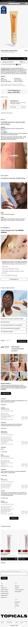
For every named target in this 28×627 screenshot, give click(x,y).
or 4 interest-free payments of (7, 64)
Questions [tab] (7, 340)
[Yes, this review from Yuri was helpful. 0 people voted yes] (23, 486)
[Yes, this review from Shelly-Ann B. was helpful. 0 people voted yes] (23, 442)
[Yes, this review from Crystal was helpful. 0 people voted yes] (23, 512)
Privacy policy (16, 622)
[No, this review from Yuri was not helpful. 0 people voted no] (26, 486)
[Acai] (2, 551)
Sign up (4, 578)
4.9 (25, 50)
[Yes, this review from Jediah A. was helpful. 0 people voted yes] (23, 418)
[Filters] (6, 393)
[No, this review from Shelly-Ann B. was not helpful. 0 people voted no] (26, 442)
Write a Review (22, 342)
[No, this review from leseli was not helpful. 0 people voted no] (26, 465)
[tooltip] (10, 383)
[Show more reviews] (14, 518)
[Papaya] (6, 551)
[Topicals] (14, 616)
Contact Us (4, 587)
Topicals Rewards (19, 589)
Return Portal (4, 591)
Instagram (17, 602)
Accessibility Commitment (9, 622)
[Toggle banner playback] (27, 1)
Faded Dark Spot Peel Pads (14, 1)
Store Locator (4, 589)
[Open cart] (26, 3)
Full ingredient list (14, 279)
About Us (17, 585)
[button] (23, 46)
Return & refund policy (23, 622)
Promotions (4, 597)
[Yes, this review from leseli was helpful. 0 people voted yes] (23, 465)
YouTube (17, 605)
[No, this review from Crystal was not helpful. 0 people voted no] (26, 512)
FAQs (2, 585)
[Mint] (4, 551)
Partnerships (18, 591)
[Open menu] (1, 3)
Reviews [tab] (2, 340)
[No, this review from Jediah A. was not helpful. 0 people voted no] (26, 418)
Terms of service (2, 622)
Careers (17, 587)
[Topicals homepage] (14, 3)
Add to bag (5, 58)
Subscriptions (4, 595)
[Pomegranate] (9, 551)
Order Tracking (5, 593)
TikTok (16, 603)
